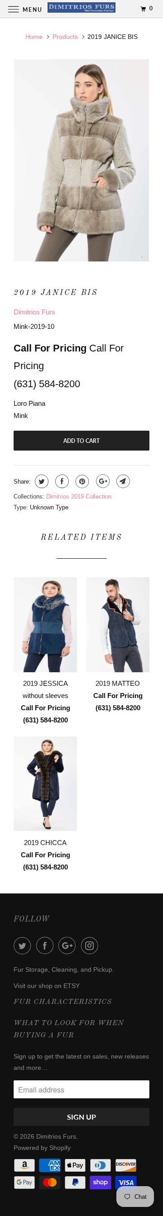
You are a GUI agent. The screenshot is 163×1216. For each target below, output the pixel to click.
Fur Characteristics (63, 1002)
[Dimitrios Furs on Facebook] (46, 945)
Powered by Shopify (42, 1147)
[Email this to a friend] (122, 481)
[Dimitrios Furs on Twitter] (24, 945)
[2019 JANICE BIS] (81, 160)
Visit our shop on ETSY (47, 985)
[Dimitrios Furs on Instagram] (91, 945)
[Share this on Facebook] (61, 481)
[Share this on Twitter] (40, 481)
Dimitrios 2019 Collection (78, 496)
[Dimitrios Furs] (81, 9)
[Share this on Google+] (102, 481)
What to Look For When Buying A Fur (69, 1029)
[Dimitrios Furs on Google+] (68, 945)
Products (65, 36)
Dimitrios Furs (34, 312)
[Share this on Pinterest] (81, 481)
